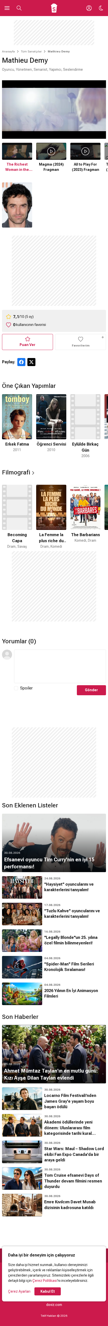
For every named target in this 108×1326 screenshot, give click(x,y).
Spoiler (26, 688)
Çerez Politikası (44, 1281)
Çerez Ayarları (19, 1291)
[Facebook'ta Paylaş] (21, 362)
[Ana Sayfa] (54, 8)
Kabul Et (47, 1291)
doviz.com (54, 1305)
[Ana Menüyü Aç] (7, 8)
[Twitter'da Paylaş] (31, 362)
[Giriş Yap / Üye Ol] (89, 8)
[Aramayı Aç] (19, 8)
